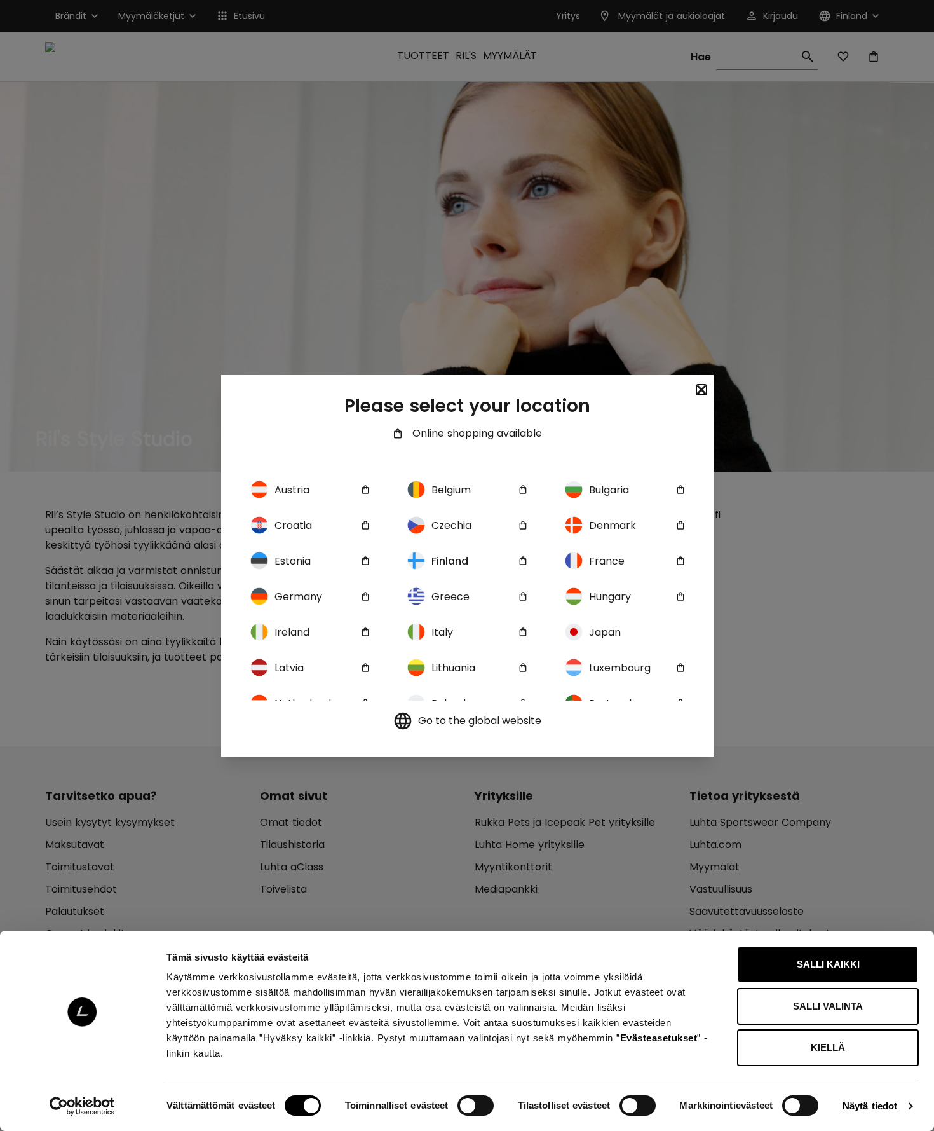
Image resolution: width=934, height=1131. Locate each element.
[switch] (475, 1105)
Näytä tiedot (870, 1105)
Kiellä (828, 1047)
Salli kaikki (828, 964)
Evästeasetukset (659, 1037)
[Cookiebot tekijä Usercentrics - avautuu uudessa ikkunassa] (82, 1106)
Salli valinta (828, 1006)
